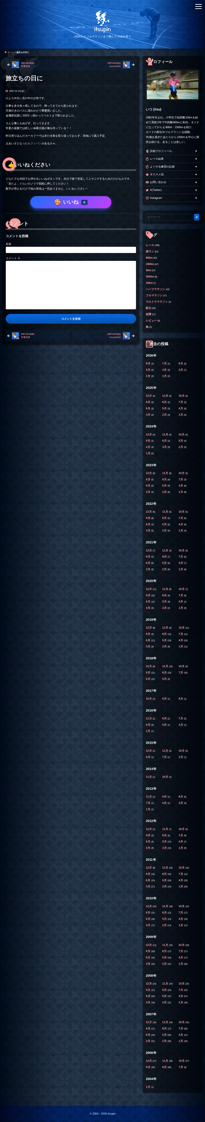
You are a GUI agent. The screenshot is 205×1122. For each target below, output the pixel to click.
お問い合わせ (158, 182)
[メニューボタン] (198, 6)
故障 (148, 314)
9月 (148, 402)
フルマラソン (154, 295)
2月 (148, 376)
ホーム (11, 52)
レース (150, 245)
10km (149, 282)
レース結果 (157, 158)
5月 (148, 369)
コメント (13, 258)
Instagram (156, 197)
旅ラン (150, 251)
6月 (181, 363)
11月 (165, 395)
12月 (149, 395)
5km (148, 270)
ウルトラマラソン (157, 301)
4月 (165, 369)
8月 (148, 363)
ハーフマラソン (155, 289)
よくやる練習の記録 (162, 166)
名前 (8, 244)
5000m (150, 276)
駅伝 (148, 308)
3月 (181, 369)
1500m (150, 264)
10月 (182, 395)
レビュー (151, 320)
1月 (165, 376)
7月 (165, 363)
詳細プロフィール (161, 151)
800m (149, 257)
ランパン (35, 143)
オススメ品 (157, 174)
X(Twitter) (156, 190)
